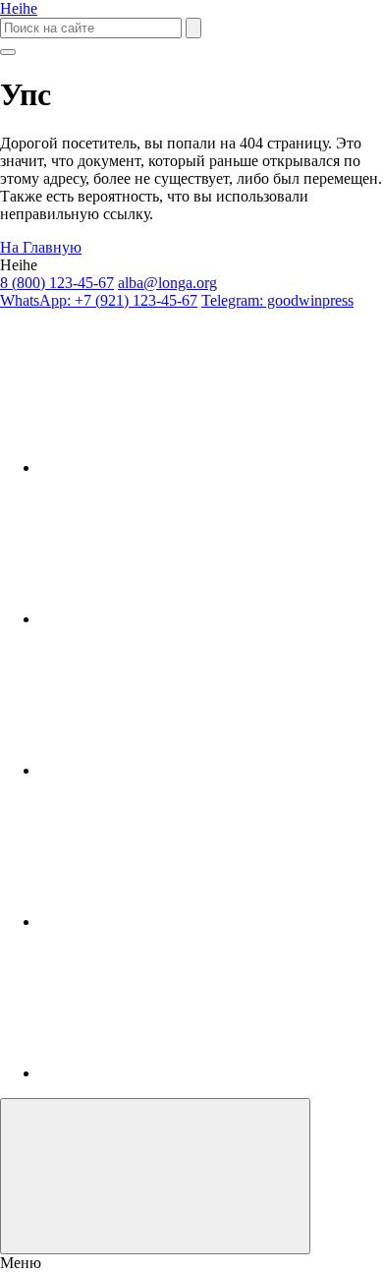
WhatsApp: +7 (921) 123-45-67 (98, 300)
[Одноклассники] (186, 770)
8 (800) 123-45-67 (57, 282)
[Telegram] (186, 921)
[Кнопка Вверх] (155, 1176)
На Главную (41, 247)
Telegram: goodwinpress (277, 300)
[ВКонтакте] (186, 467)
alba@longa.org (167, 282)
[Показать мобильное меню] (8, 52)
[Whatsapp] (186, 1073)
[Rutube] (186, 618)
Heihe (18, 8)
